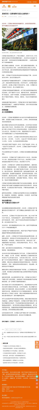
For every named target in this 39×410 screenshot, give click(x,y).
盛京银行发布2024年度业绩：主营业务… (14, 362)
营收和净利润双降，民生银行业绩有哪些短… (15, 348)
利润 (19, 329)
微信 (37, 343)
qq (37, 380)
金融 (7, 329)
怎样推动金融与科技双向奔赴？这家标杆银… (15, 358)
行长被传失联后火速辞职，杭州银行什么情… (15, 353)
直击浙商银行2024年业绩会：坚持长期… (14, 351)
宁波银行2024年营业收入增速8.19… (12, 346)
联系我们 (35, 2)
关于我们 (4, 370)
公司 (11, 329)
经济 (15, 329)
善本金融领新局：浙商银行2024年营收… (14, 360)
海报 (37, 387)
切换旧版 (29, 2)
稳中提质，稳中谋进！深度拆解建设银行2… (14, 355)
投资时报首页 (4, 10)
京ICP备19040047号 (5, 403)
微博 (37, 383)
